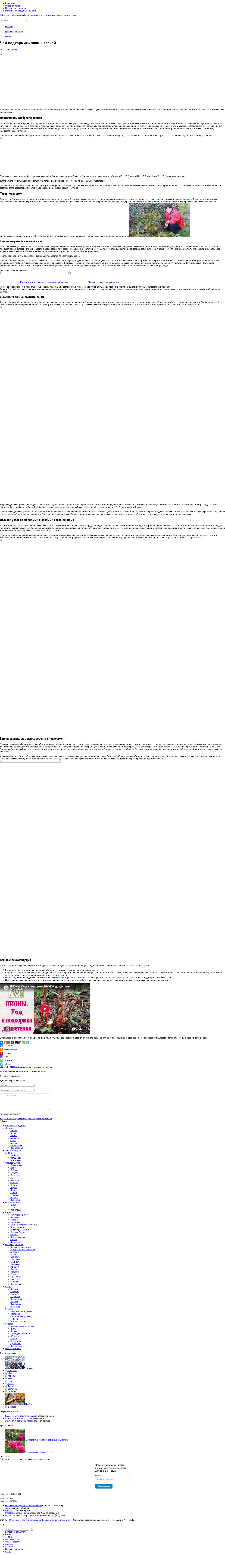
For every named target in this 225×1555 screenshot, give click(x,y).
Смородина (15, 1304)
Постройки (15, 1314)
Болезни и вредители (15, 1125)
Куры (13, 1205)
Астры (13, 1254)
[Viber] (19, 1042)
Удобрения (15, 1343)
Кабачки (14, 1170)
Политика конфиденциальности (20, 11)
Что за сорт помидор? (15, 1418)
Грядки (13, 1331)
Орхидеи (14, 1267)
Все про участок (18, 1321)
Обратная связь (12, 6)
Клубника (15, 1296)
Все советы (16, 1346)
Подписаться (104, 1486)
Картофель (15, 1175)
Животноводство (13, 1150)
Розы (13, 1274)
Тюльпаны (15, 1277)
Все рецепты (16, 1242)
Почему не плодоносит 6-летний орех (23, 1505)
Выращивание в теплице (22, 1326)
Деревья (9, 1128)
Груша (13, 1133)
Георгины (15, 1259)
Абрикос (14, 1138)
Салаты (14, 1234)
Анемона (14, 1252)
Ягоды (8, 1286)
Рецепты (9, 1212)
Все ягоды (15, 1306)
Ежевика (14, 1294)
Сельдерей (15, 1158)
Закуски (14, 1220)
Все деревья (16, 1148)
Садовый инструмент (20, 1316)
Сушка (13, 1239)
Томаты (14, 1195)
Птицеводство (12, 1202)
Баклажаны (16, 1165)
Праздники (15, 1341)
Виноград (15, 1289)
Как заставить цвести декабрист (21, 1416)
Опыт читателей (13, 1348)
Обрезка (14, 1336)
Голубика (14, 1291)
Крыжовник (16, 1299)
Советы (9, 1324)
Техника (14, 1319)
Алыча (13, 1143)
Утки (12, 1207)
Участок (9, 1309)
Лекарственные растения (22, 1249)
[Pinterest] (12, 1042)
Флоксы (14, 1279)
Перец (13, 1185)
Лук (12, 1177)
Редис (13, 1187)
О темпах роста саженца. (17, 1513)
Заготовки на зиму (19, 1215)
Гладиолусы (16, 1262)
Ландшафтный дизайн (21, 1311)
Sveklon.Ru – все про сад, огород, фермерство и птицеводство (39, 1520)
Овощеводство (12, 1163)
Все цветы (15, 1284)
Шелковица (16, 1145)
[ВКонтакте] (1, 1042)
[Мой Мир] (8, 1042)
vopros (8, 1508)
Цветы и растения (14, 1244)
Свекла (14, 1190)
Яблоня (13, 1130)
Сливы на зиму (17, 1237)
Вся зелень (15, 1160)
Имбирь (14, 1155)
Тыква (13, 1192)
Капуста (14, 1172)
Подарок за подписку (15, 8)
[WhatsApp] (23, 1042)
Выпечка (14, 1217)
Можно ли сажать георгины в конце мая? (25, 1515)
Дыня (13, 1168)
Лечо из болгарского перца (23, 1225)
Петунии (14, 1272)
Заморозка (15, 1222)
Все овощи (15, 1200)
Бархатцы (15, 1257)
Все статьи (10, 3)
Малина (14, 1301)
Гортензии (15, 1264)
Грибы (13, 1329)
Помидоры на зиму (19, 1229)
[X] (16, 1042)
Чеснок (14, 1197)
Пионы (14, 49)
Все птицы (15, 1210)
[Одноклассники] (5, 1042)
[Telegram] (27, 1042)
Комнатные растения (20, 1247)
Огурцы (14, 1182)
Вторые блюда (17, 1227)
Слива (13, 1140)
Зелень (8, 1153)
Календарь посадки (20, 1333)
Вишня (13, 1135)
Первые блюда (18, 1232)
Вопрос (8, 1510)
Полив (13, 1338)
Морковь (14, 1180)
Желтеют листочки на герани (19, 1421)
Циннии (14, 1281)
